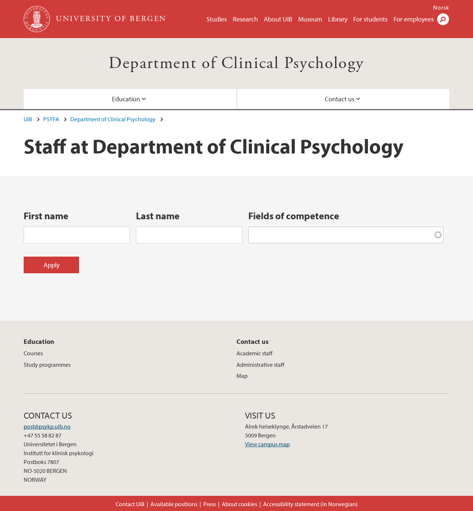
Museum (310, 19)
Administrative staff (260, 364)
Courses (33, 353)
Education (126, 99)
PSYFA (51, 119)
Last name (158, 216)
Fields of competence (293, 216)
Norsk (441, 7)
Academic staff (254, 353)
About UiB (278, 19)
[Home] (37, 19)
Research (245, 19)
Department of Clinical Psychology (236, 63)
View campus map (267, 444)
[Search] (443, 19)
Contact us (339, 99)
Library (337, 19)
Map (242, 375)
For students (370, 19)
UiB (28, 119)
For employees (414, 19)
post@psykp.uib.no (47, 426)
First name (46, 216)
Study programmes (47, 364)
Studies (217, 19)
